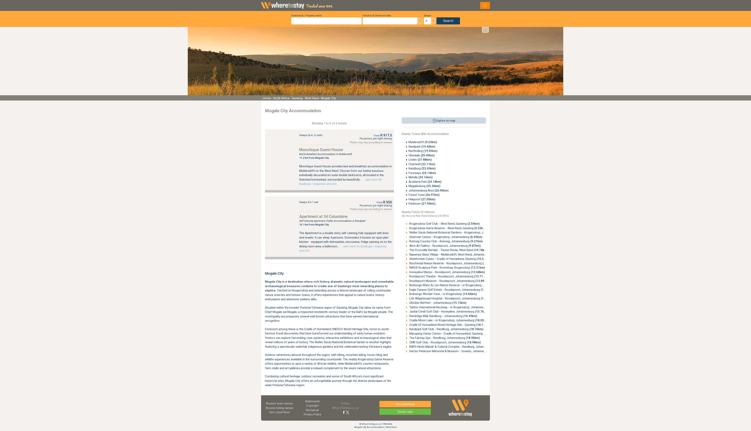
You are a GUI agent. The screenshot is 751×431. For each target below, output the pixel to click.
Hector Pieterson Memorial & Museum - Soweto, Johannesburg (457, 351)
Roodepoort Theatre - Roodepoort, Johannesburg (448, 276)
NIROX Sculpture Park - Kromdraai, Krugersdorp (447, 267)
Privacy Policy (312, 414)
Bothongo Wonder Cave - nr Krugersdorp (443, 294)
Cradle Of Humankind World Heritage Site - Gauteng (449, 325)
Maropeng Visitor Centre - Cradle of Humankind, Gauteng (453, 333)
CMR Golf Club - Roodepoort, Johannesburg (445, 342)
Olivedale (422, 155)
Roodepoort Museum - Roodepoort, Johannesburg (449, 281)
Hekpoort (422, 199)
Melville (421, 177)
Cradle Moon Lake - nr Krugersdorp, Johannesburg (449, 320)
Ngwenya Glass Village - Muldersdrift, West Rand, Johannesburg (457, 254)
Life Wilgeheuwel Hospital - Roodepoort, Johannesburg (452, 298)
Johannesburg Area (429, 190)
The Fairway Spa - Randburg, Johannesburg (444, 338)
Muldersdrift (423, 142)
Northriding (423, 151)
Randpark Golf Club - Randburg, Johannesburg (446, 329)
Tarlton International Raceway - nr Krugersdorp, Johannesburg (456, 307)
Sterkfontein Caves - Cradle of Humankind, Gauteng (450, 259)
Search (448, 21)
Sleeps (427, 15)
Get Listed (279, 412)
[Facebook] (344, 412)
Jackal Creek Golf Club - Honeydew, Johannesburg (449, 311)
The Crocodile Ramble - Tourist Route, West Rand (448, 250)
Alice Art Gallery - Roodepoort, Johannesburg (445, 246)
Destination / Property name (306, 15)
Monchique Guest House (321, 149)
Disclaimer (312, 410)
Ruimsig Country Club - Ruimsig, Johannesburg (446, 241)
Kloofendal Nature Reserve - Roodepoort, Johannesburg (453, 263)
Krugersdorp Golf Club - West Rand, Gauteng (444, 223)
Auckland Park (425, 181)
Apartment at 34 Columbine (323, 216)
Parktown (422, 203)
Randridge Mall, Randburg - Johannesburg (443, 316)
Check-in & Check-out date (377, 15)
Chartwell (422, 164)
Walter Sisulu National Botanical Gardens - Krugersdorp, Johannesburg (461, 232)
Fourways (422, 173)
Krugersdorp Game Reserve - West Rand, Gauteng (448, 228)
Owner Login (405, 411)
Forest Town (424, 195)
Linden (420, 159)
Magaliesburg (424, 186)
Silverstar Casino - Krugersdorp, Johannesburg (445, 237)
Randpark (422, 146)
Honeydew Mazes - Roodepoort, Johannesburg (447, 272)
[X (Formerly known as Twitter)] (347, 412)
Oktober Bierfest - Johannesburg (437, 303)
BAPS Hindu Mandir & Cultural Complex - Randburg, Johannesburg (459, 346)
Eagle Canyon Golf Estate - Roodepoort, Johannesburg (452, 289)
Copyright (312, 405)
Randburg (422, 168)
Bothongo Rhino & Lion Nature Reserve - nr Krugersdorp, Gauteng (458, 285)
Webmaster (312, 401)
